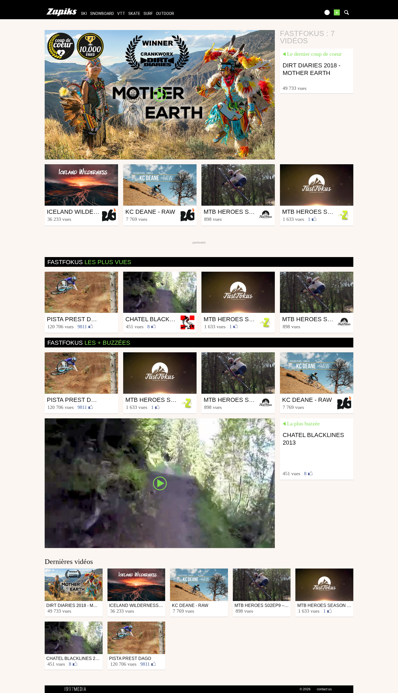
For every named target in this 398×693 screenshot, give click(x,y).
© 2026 (305, 689)
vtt (121, 13)
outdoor (165, 13)
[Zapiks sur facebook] (305, 14)
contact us (324, 689)
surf (148, 13)
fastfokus (89, 262)
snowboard (102, 13)
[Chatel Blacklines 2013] (160, 483)
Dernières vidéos (69, 562)
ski (84, 13)
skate (134, 13)
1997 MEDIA (77, 689)
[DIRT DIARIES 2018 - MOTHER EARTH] (160, 94)
